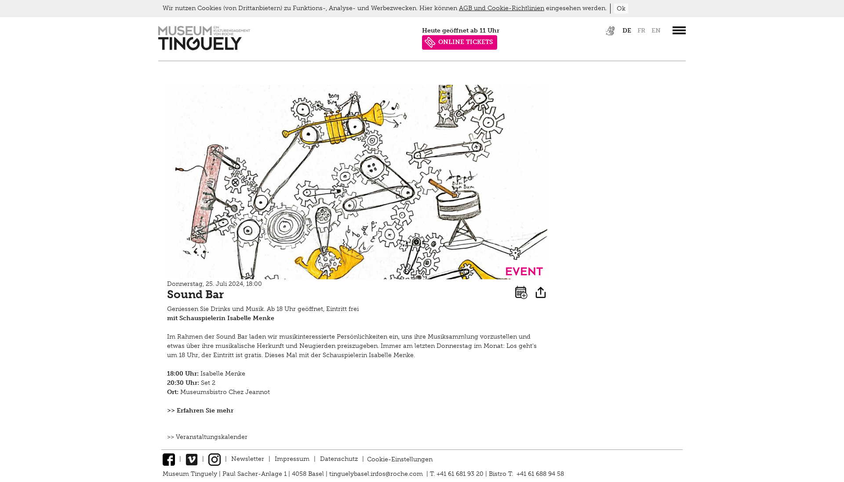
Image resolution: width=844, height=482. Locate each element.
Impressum (292, 459)
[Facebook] (169, 459)
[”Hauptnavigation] (679, 30)
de (626, 30)
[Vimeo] (192, 459)
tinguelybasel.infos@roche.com (377, 474)
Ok (621, 8)
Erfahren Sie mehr (205, 410)
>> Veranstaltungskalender (207, 437)
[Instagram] (214, 459)
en (656, 30)
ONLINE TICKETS (465, 42)
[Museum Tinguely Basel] (204, 48)
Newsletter (247, 459)
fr (641, 30)
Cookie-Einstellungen (400, 459)
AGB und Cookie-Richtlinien (501, 8)
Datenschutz (339, 459)
